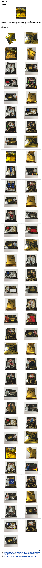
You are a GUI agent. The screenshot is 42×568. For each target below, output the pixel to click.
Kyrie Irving (12, 553)
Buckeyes (20, 552)
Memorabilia (16, 553)
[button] (21, 550)
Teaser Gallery (6, 554)
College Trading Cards (29, 556)
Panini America (26, 553)
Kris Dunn (34, 556)
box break (17, 552)
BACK (4, 1)
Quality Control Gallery (18, 26)
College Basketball (30, 552)
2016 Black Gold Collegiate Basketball (10, 556)
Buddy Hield (18, 556)
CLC (26, 552)
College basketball (23, 556)
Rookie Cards (31, 553)
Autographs (6, 552)
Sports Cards (35, 553)
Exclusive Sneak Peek (7, 553)
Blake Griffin (14, 552)
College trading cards (36, 552)
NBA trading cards (21, 553)
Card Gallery (24, 552)
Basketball (10, 552)
